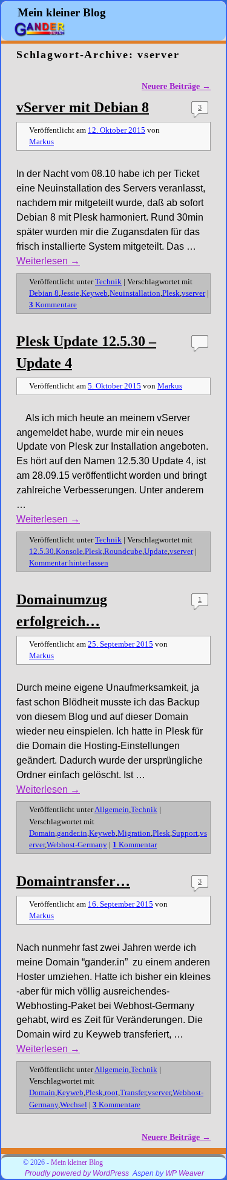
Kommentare (53, 305)
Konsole (69, 551)
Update (156, 551)
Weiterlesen (48, 261)
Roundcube (123, 551)
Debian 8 (44, 293)
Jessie (70, 293)
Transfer (133, 1092)
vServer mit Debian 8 (82, 107)
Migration (134, 833)
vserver (193, 293)
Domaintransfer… (73, 881)
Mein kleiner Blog (62, 12)
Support (185, 833)
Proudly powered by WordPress (77, 1173)
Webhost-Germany (77, 845)
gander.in (72, 833)
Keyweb (94, 293)
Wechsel (73, 1105)
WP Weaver (184, 1173)
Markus (41, 142)
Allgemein (111, 809)
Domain (42, 833)
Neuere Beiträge (176, 86)
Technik (108, 282)
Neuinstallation (135, 293)
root (111, 1092)
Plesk (171, 293)
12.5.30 (41, 551)
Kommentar (135, 845)
